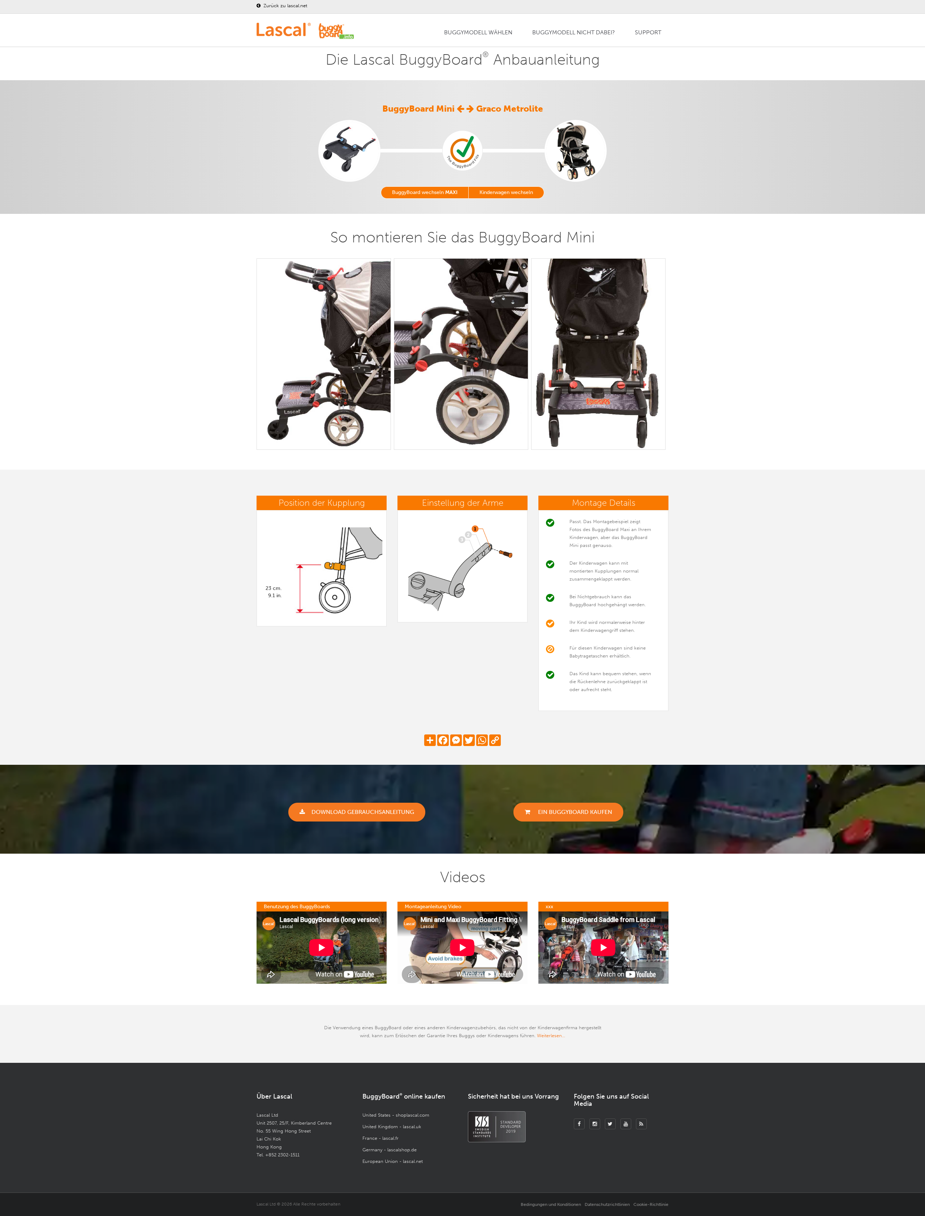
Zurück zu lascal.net (284, 5)
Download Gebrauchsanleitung (362, 811)
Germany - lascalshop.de (389, 1149)
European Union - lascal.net (392, 1161)
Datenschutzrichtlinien (607, 1204)
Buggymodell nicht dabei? (573, 32)
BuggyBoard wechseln (424, 192)
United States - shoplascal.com (395, 1115)
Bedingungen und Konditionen (551, 1204)
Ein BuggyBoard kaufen (574, 811)
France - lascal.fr (380, 1138)
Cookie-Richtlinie (650, 1204)
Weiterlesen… (551, 1035)
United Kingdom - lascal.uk (391, 1126)
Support (648, 32)
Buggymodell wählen (478, 32)
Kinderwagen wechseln (506, 192)
